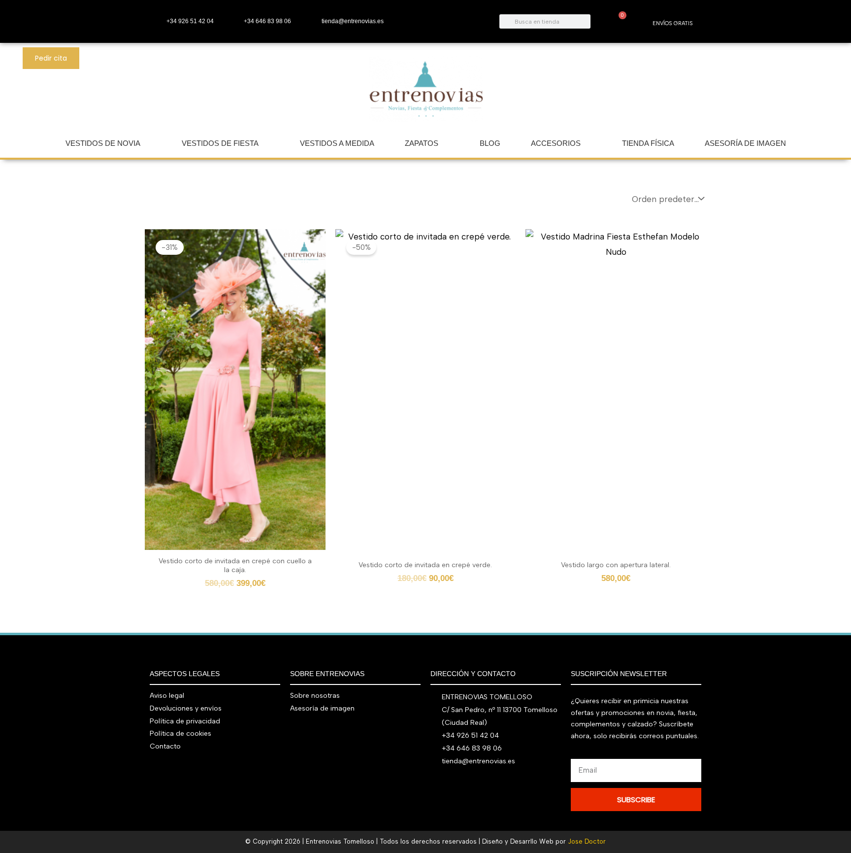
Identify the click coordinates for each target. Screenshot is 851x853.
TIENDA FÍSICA (648, 143)
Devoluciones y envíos (186, 708)
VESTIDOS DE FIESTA (220, 143)
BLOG (490, 143)
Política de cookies (180, 733)
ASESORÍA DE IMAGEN (745, 143)
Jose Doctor (587, 841)
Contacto (165, 746)
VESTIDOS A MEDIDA (337, 143)
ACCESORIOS (556, 143)
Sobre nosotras (315, 695)
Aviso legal (167, 695)
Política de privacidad (185, 721)
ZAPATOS (421, 143)
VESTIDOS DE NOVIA (102, 143)
